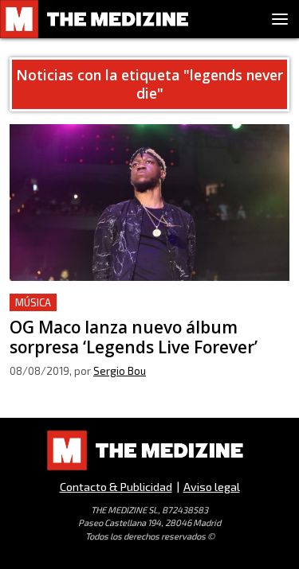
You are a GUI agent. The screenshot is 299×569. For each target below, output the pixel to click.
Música (33, 302)
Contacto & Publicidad (116, 486)
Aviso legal (211, 486)
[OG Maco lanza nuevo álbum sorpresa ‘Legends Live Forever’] (149, 202)
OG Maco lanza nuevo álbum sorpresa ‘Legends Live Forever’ (146, 312)
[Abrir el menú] (280, 19)
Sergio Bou (119, 370)
